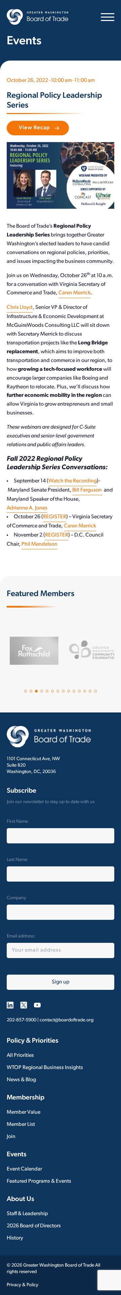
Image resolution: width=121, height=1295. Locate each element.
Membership (25, 1097)
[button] (25, 691)
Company (16, 898)
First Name (17, 821)
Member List (21, 1124)
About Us (20, 1199)
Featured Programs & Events (39, 1181)
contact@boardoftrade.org (66, 1020)
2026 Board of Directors (34, 1226)
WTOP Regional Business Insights (45, 1067)
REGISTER (54, 517)
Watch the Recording (72, 481)
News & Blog (21, 1080)
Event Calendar (24, 1169)
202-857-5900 (21, 1020)
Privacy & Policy (22, 1285)
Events (17, 1154)
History (15, 1238)
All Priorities (20, 1055)
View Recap (34, 128)
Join (11, 1136)
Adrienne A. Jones (27, 508)
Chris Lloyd (20, 307)
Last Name (17, 859)
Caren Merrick (74, 293)
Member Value (23, 1112)
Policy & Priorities (32, 1041)
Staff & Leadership (27, 1214)
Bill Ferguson (87, 490)
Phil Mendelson (39, 544)
